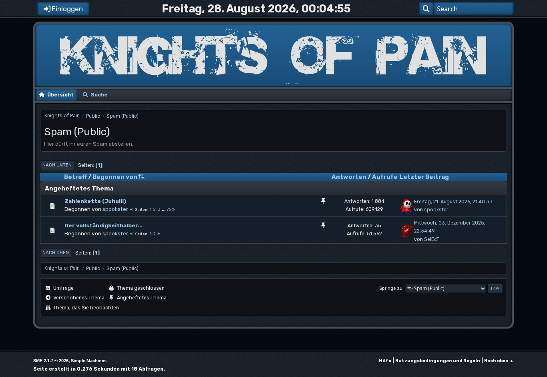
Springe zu (390, 288)
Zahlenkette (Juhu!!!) (95, 201)
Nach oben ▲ (499, 360)
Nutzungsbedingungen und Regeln (437, 360)
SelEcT (431, 239)
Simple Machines (89, 360)
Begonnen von (115, 176)
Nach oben (55, 252)
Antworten (349, 176)
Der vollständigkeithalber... (103, 225)
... (164, 209)
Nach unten (57, 165)
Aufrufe (385, 176)
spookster (115, 209)
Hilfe (385, 360)
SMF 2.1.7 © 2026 (50, 360)
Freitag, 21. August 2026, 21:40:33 (453, 202)
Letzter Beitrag (424, 176)
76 (169, 209)
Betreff (75, 176)
